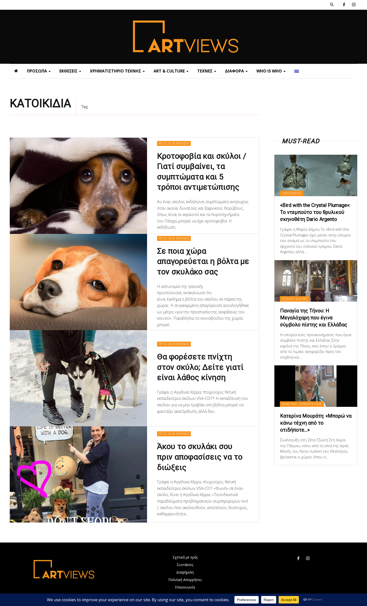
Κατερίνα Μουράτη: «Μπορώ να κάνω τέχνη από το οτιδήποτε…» (316, 423)
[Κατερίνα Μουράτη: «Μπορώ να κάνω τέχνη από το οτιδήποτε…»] (315, 386)
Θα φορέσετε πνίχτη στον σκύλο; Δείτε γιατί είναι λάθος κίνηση (200, 367)
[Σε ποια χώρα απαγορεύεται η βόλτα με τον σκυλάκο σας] (78, 282)
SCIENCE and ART (295, 299)
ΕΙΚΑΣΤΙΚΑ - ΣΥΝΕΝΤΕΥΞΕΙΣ (302, 404)
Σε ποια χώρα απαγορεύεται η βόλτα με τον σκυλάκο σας (203, 261)
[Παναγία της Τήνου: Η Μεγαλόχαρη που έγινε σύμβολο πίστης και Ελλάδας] (315, 281)
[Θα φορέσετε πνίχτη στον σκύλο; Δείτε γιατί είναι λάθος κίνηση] (78, 378)
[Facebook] (344, 4)
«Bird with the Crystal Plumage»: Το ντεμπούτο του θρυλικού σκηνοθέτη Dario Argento (315, 212)
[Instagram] (353, 4)
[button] (332, 4)
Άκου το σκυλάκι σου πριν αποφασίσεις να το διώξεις (199, 457)
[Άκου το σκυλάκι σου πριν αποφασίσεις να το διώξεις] (78, 474)
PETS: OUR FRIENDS (174, 143)
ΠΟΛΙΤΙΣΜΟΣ (291, 193)
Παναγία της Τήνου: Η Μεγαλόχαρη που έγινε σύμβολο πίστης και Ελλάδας (313, 318)
